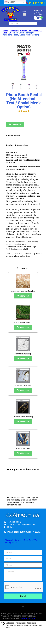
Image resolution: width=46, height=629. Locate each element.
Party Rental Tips (31, 540)
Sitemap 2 (19, 540)
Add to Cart (16, 124)
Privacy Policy (11, 542)
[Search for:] (23, 24)
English (11, 2)
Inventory (14, 31)
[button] (23, 606)
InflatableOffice (28, 618)
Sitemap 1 (9, 540)
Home (5, 31)
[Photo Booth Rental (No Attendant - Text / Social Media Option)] (13, 86)
